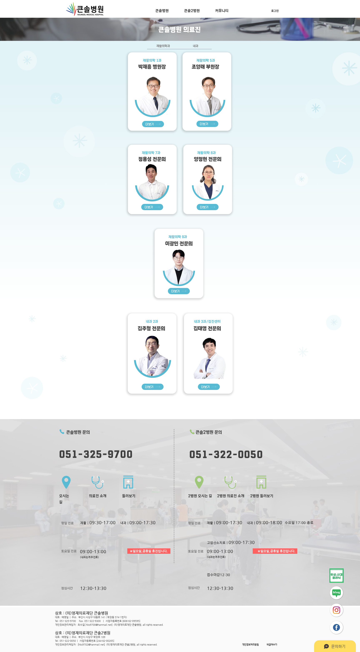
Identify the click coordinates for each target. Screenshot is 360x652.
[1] (336, 575)
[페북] (336, 627)
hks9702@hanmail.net (91, 644)
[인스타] (336, 610)
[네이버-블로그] (336, 593)
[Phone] (62, 431)
